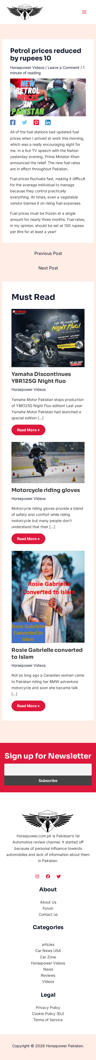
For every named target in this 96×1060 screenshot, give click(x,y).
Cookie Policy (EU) (48, 1013)
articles (48, 944)
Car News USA (48, 950)
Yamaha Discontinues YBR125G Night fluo (41, 377)
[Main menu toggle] (84, 11)
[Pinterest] (36, 122)
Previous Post (48, 253)
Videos (48, 981)
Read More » (28, 430)
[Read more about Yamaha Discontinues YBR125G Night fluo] (48, 337)
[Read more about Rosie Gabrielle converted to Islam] (48, 596)
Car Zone (48, 957)
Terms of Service (48, 1019)
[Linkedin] (48, 122)
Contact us (48, 914)
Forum (48, 908)
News (48, 969)
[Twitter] (24, 122)
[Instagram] (37, 876)
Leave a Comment (63, 67)
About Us (48, 902)
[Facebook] (12, 122)
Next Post (48, 268)
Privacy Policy (48, 1007)
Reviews (48, 975)
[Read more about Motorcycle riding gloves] (48, 462)
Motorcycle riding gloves (45, 490)
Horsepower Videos (27, 67)
